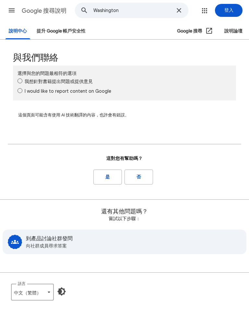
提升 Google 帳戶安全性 (61, 31)
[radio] (20, 80)
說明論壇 (233, 31)
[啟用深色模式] (61, 291)
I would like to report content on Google (68, 91)
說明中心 (18, 31)
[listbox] (32, 292)
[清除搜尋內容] (179, 10)
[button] (11, 10)
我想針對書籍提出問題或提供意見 (59, 81)
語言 (22, 283)
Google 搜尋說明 (44, 10)
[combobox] (132, 10)
